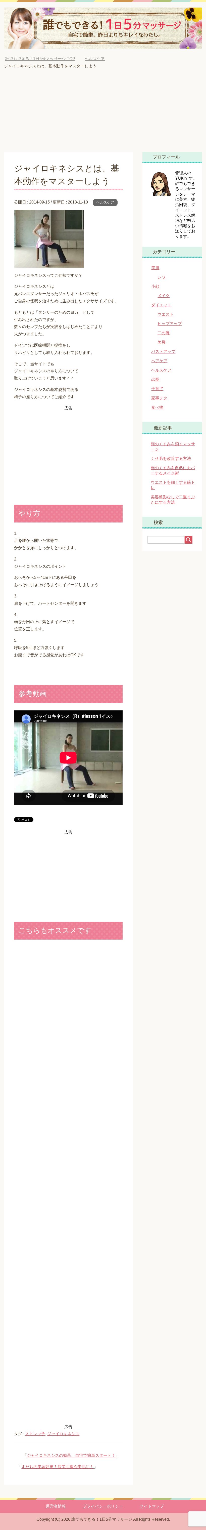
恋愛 (155, 379)
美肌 (155, 268)
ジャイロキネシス (63, 1434)
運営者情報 (56, 1506)
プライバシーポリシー (103, 1506)
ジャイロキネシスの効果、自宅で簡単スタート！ (71, 1455)
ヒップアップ (170, 323)
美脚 (162, 342)
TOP (40, 59)
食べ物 (157, 407)
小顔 (155, 286)
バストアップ (163, 351)
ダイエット (161, 305)
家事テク (159, 398)
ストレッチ (35, 1434)
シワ (162, 277)
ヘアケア (159, 361)
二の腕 (164, 333)
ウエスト (166, 314)
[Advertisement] (103, 114)
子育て (157, 389)
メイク (164, 296)
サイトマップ (152, 1506)
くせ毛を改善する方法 (171, 458)
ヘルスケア (105, 202)
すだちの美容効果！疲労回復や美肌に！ (57, 1467)
